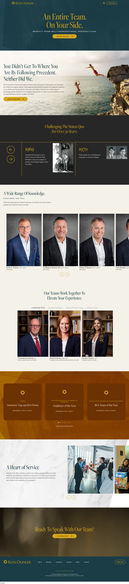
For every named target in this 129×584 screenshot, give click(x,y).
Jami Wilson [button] (59, 358)
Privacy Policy (58, 571)
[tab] (58, 422)
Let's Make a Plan (62, 536)
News (78, 562)
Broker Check (71, 571)
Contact (86, 562)
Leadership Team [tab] (38, 307)
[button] (104, 3)
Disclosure (64, 571)
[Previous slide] (11, 149)
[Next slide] (11, 159)
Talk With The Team (62, 36)
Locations (59, 562)
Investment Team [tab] (55, 307)
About (40, 562)
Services (48, 562)
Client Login (112, 3)
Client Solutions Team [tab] (74, 307)
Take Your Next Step (13, 99)
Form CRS (120, 562)
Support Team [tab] (92, 307)
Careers (69, 562)
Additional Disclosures (64, 426)
